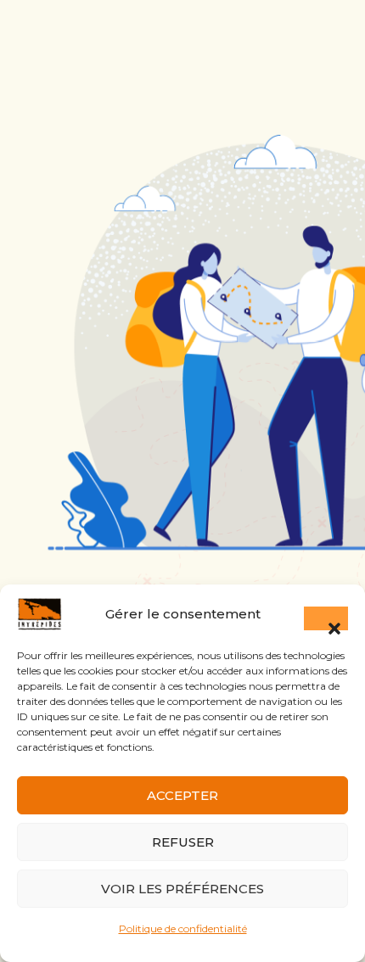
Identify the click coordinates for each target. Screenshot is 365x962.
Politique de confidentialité (183, 928)
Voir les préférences (182, 889)
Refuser (183, 842)
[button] (326, 618)
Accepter (182, 795)
